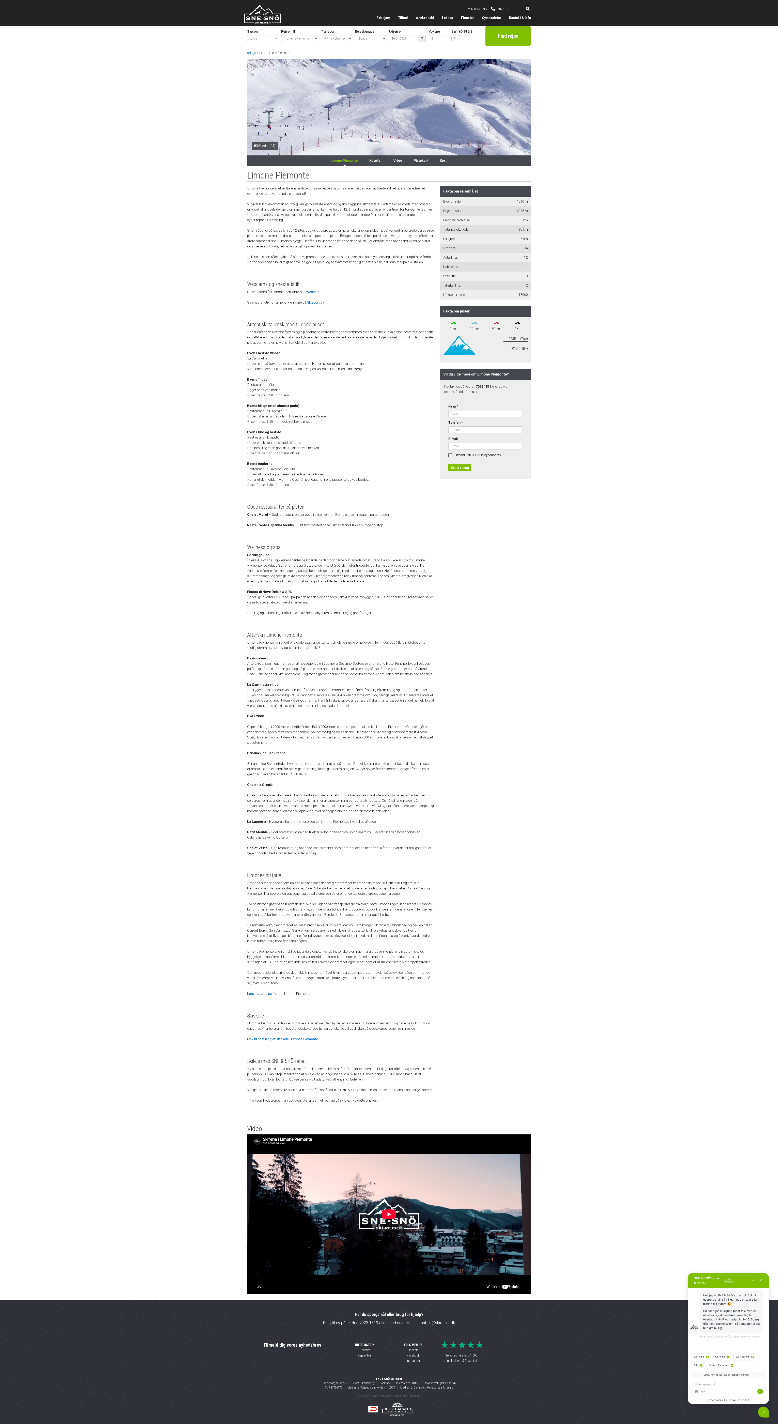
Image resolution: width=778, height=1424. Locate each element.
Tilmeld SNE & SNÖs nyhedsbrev (477, 455)
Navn (453, 406)
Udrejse (395, 31)
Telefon (455, 423)
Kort (443, 161)
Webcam (313, 292)
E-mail (453, 439)
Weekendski (425, 18)
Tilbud (403, 18)
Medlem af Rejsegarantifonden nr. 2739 (371, 1387)
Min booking (477, 9)
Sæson (252, 31)
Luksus (447, 18)
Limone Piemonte (344, 161)
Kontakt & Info (520, 18)
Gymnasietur (491, 18)
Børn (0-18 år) (461, 31)
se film (273, 994)
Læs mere (255, 994)
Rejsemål (288, 31)
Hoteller (375, 161)
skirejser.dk (254, 53)
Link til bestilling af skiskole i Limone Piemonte (282, 1039)
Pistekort (421, 161)
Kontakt (365, 1350)
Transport (328, 31)
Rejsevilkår (365, 1355)
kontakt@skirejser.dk (437, 1322)
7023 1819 (368, 1322)
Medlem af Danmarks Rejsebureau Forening (426, 1387)
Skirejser (383, 18)
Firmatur (467, 18)
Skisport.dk (315, 302)
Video (397, 161)
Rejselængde (364, 31)
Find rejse (508, 36)
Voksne (434, 31)
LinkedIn (413, 1350)
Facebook (413, 1355)
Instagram (413, 1361)
